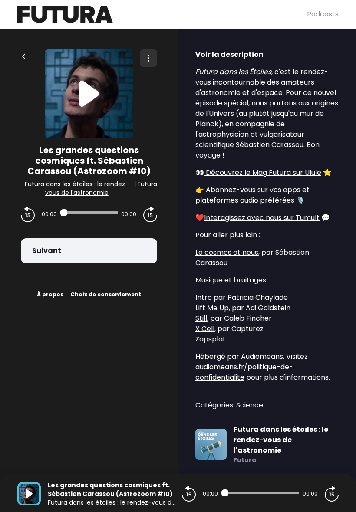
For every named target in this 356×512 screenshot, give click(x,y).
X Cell (204, 329)
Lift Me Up (212, 308)
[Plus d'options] (148, 58)
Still (201, 318)
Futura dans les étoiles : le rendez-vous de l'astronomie (77, 188)
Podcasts (323, 14)
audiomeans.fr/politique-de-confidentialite (244, 372)
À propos (50, 294)
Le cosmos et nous (226, 252)
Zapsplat (210, 339)
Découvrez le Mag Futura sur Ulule (262, 172)
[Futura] (162, 14)
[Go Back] (24, 55)
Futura (147, 184)
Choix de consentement (105, 294)
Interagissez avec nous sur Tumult (262, 218)
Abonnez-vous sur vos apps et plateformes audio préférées (252, 195)
